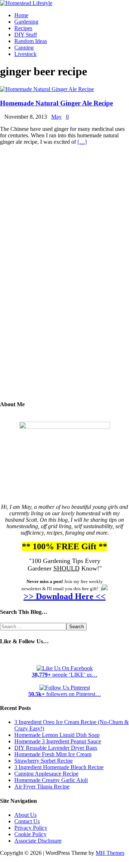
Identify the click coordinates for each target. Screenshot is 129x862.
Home (21, 15)
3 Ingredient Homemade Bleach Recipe (59, 767)
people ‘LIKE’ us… (64, 675)
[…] (82, 142)
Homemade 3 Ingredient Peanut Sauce (57, 741)
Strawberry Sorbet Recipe (43, 761)
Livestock (25, 54)
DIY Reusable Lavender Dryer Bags (55, 748)
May (56, 117)
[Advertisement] (64, 277)
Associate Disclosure (38, 841)
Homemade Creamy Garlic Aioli (51, 780)
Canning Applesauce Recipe (46, 774)
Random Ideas (30, 41)
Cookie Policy (30, 834)
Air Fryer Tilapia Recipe (42, 786)
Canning (24, 47)
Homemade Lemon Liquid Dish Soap (57, 735)
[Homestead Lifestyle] (26, 3)
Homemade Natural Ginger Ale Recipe (56, 103)
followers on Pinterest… (64, 694)
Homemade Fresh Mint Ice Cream (52, 754)
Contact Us (27, 821)
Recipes (23, 28)
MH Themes (110, 853)
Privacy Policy (30, 828)
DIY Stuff (25, 35)
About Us (25, 815)
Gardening (26, 22)
